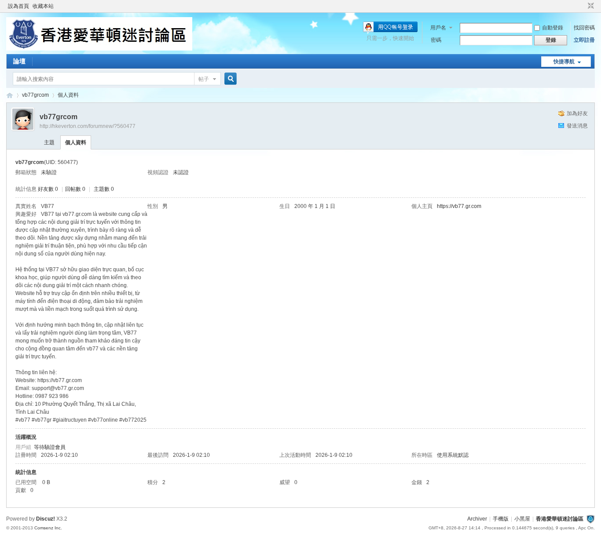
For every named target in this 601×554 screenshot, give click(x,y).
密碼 (436, 40)
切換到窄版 (590, 6)
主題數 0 (104, 189)
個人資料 (75, 142)
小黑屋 (522, 519)
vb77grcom (35, 95)
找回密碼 (584, 28)
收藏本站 (43, 6)
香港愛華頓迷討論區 (9, 95)
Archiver (477, 519)
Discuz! (45, 519)
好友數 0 (48, 189)
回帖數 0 (75, 189)
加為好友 (577, 113)
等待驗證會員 (50, 447)
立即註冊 (584, 40)
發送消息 (577, 126)
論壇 (19, 61)
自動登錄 (552, 28)
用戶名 (438, 28)
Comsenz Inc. (48, 527)
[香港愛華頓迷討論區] (99, 49)
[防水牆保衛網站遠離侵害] (590, 519)
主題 (49, 142)
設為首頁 (18, 6)
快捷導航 (564, 61)
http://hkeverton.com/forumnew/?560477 (88, 126)
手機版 (501, 519)
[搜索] (229, 79)
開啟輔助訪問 (582, 6)
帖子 (203, 79)
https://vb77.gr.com (459, 206)
